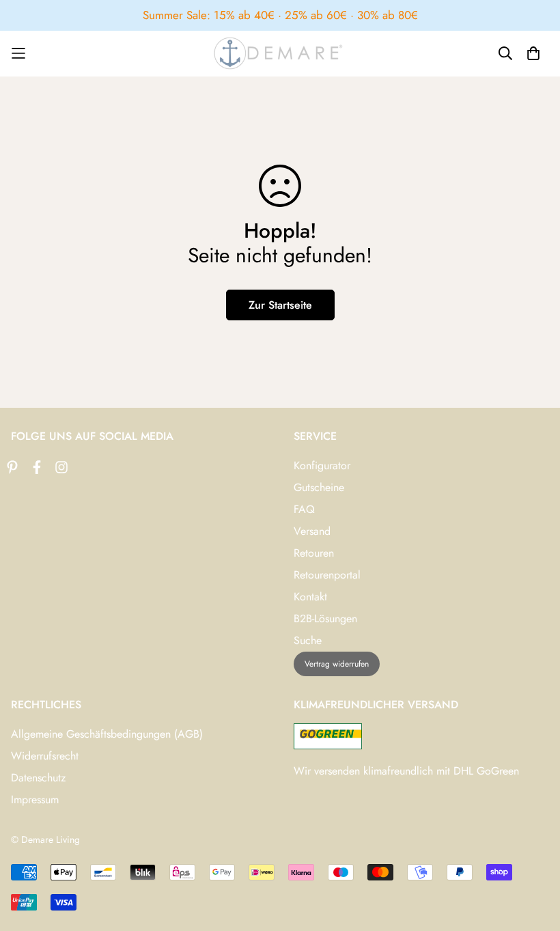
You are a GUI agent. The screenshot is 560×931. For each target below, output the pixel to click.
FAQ (304, 509)
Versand (312, 531)
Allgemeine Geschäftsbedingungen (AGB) (107, 734)
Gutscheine (319, 487)
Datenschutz (38, 778)
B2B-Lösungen (325, 618)
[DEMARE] (280, 53)
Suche (308, 640)
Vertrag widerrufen (337, 664)
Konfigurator (322, 465)
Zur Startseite (280, 305)
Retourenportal (327, 575)
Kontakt (310, 597)
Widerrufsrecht (45, 756)
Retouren (314, 553)
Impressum (35, 799)
